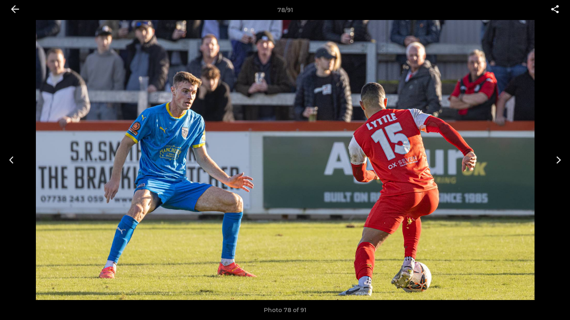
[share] (555, 10)
